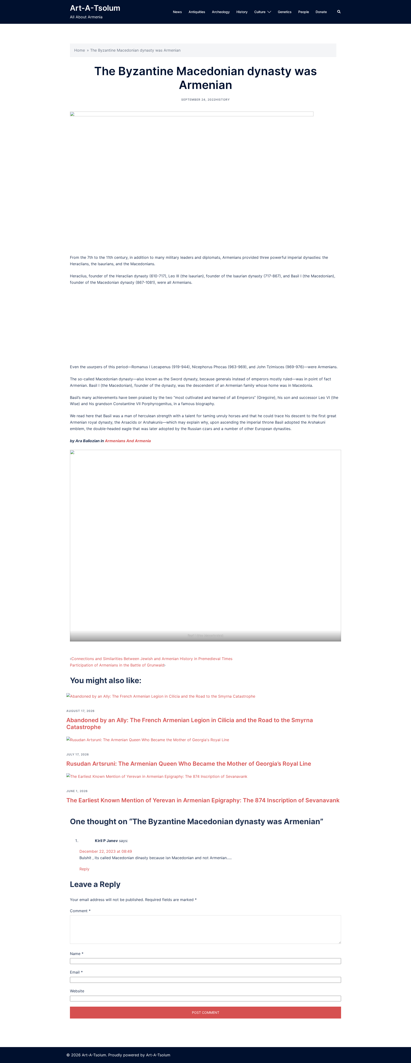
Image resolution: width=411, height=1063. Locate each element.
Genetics (285, 12)
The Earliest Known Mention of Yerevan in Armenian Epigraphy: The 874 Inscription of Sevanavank (203, 800)
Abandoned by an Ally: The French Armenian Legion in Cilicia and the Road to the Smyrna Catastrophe (189, 723)
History (242, 12)
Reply (84, 869)
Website (77, 991)
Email (76, 972)
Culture (259, 12)
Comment (80, 910)
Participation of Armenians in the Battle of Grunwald (117, 665)
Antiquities (197, 12)
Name (76, 953)
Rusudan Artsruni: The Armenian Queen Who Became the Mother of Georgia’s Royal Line (188, 763)
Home (79, 50)
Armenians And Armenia (128, 440)
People (303, 12)
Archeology (221, 12)
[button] (339, 12)
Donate (321, 12)
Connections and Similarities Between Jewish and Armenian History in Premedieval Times (151, 658)
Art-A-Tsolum (95, 8)
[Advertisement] (205, 324)
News (177, 12)
